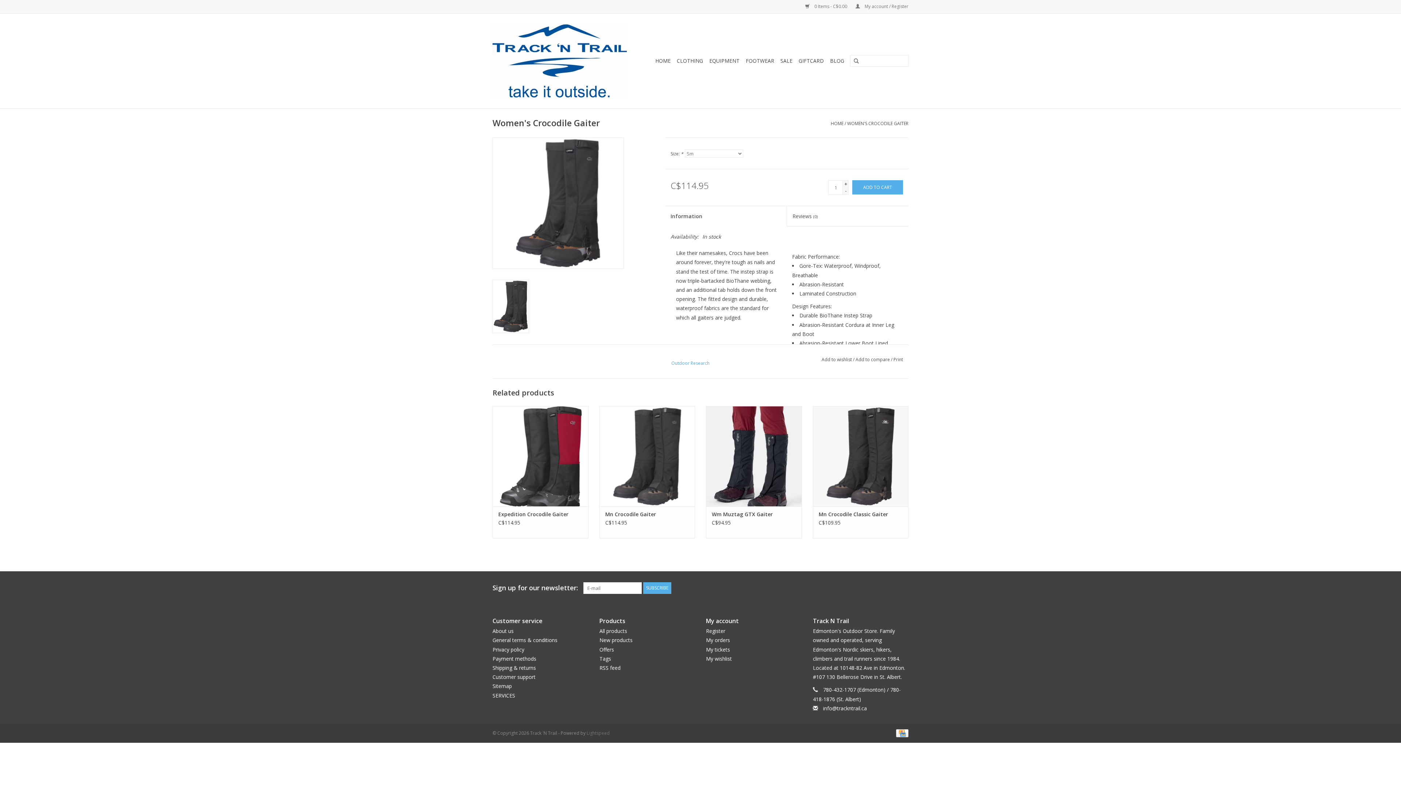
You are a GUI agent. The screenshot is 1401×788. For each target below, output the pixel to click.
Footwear (760, 60)
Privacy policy (508, 649)
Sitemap (502, 686)
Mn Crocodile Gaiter (630, 514)
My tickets (718, 649)
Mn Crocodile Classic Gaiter (853, 514)
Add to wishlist (837, 359)
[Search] (853, 61)
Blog (837, 60)
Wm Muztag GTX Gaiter (742, 514)
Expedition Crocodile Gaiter (533, 514)
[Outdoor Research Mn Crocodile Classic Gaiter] (861, 456)
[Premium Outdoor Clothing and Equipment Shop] (564, 60)
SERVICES (504, 695)
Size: (677, 154)
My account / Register (886, 6)
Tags (605, 658)
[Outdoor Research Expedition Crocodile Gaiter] (540, 456)
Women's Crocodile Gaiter (877, 123)
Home (663, 60)
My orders (718, 640)
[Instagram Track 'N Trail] (902, 588)
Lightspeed (598, 733)
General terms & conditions (525, 640)
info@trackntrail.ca (845, 708)
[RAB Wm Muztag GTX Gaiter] (754, 456)
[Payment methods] (901, 733)
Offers (606, 649)
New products (616, 640)
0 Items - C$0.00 (830, 6)
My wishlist (719, 658)
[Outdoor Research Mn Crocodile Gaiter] (647, 456)
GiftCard (811, 60)
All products (613, 630)
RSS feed (610, 667)
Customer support (514, 676)
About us (503, 630)
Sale (786, 60)
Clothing (690, 60)
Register (715, 630)
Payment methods (514, 658)
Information (686, 216)
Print (898, 359)
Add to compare (873, 359)
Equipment (724, 60)
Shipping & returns (514, 667)
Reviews (805, 216)
